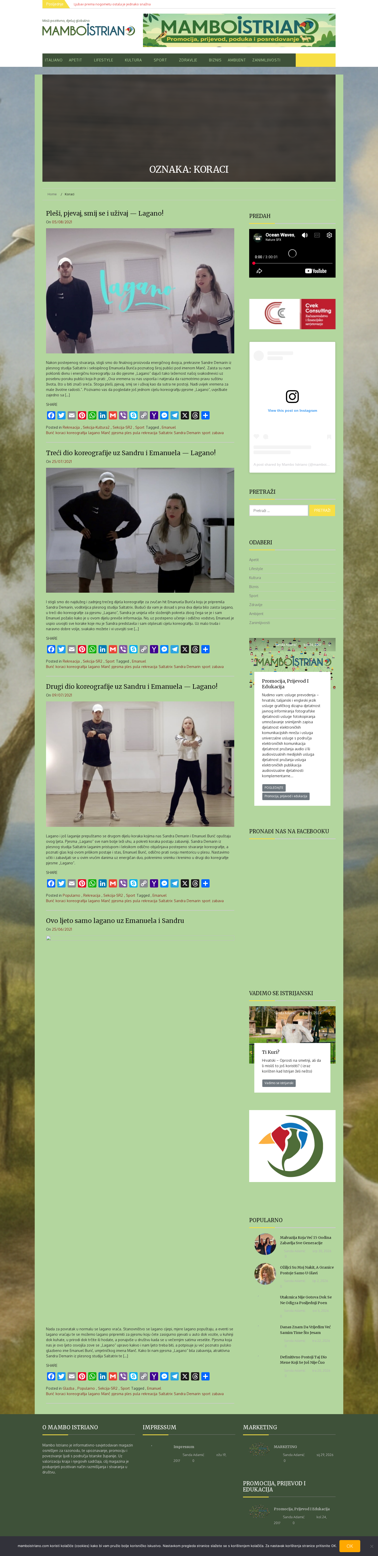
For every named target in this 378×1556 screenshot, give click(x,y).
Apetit (75, 60)
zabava (218, 433)
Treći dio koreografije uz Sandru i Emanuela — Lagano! (131, 453)
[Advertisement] (189, 120)
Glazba (68, 1388)
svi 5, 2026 (320, 1310)
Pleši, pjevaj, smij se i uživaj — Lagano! (105, 213)
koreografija (77, 433)
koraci (61, 433)
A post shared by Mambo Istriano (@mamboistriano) (296, 464)
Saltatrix (166, 433)
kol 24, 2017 (312, 645)
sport (206, 433)
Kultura (133, 60)
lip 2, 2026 (320, 1281)
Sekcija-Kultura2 (96, 427)
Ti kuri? (271, 1052)
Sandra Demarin (187, 433)
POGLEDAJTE (274, 788)
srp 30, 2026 (321, 1251)
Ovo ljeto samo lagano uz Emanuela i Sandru (115, 921)
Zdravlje (188, 60)
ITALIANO (54, 60)
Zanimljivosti (266, 60)
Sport (160, 60)
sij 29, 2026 (325, 1455)
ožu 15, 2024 (311, 1013)
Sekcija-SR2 (122, 427)
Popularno (71, 895)
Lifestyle (103, 60)
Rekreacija (71, 427)
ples (128, 433)
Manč (105, 433)
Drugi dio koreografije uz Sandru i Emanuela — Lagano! (132, 687)
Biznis (215, 60)
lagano (94, 433)
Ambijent (237, 60)
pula (136, 433)
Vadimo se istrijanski (279, 1083)
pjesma (117, 433)
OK (350, 1546)
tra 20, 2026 (321, 1370)
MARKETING (285, 1446)
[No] (371, 1546)
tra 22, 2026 (321, 1341)
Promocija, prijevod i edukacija (285, 684)
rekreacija (149, 433)
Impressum (184, 1446)
